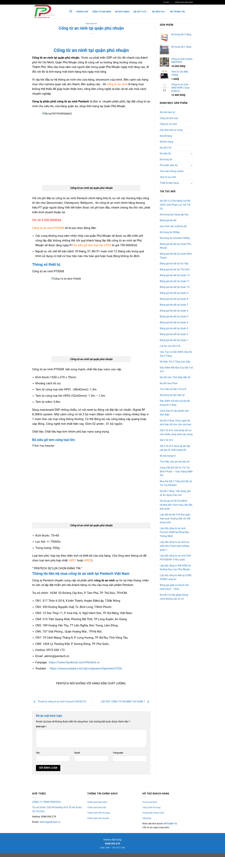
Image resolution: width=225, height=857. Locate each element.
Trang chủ (82, 11)
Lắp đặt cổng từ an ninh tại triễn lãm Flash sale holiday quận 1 (174, 546)
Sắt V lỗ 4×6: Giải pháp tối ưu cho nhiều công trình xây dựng (176, 432)
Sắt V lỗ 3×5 (166, 440)
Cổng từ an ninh (101, 11)
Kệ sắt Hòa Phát (168, 383)
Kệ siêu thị (158, 11)
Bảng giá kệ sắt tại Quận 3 (174, 328)
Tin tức (166, 2)
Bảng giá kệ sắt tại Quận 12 (175, 275)
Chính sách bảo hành (184, 2)
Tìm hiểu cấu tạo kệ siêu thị (174, 461)
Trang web (118, 753)
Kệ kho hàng (122, 11)
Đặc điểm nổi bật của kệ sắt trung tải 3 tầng (175, 402)
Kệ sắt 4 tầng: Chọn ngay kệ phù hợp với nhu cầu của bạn (175, 422)
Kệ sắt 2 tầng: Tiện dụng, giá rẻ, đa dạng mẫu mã (175, 493)
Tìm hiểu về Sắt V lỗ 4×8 (173, 389)
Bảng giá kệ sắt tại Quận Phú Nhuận (175, 246)
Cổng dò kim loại (169, 118)
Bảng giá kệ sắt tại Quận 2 (174, 334)
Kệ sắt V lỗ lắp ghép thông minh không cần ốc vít (174, 596)
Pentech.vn (91, 24)
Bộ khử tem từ (167, 112)
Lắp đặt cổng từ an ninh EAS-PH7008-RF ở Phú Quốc (175, 557)
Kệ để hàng (166, 135)
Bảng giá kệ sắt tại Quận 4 (174, 322)
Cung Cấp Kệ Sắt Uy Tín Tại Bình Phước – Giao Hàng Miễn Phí (176, 471)
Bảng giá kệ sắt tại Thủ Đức (175, 269)
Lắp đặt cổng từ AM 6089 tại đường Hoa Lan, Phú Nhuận (175, 567)
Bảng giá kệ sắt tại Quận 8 (174, 298)
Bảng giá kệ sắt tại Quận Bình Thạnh (176, 255)
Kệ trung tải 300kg (170, 232)
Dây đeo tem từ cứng (171, 130)
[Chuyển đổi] (191, 153)
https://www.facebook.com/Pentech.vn (74, 662)
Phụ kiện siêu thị (169, 165)
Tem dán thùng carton (172, 171)
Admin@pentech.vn (49, 822)
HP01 (72, 560)
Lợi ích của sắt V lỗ (170, 345)
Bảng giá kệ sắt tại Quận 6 (174, 310)
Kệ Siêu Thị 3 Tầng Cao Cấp (175, 361)
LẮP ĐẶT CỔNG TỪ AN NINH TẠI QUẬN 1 (123, 701)
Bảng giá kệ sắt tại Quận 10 (175, 287)
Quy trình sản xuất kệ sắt (173, 226)
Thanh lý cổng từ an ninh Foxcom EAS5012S (61, 701)
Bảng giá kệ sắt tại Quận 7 (174, 304)
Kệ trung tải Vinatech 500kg (175, 238)
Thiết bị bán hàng (169, 182)
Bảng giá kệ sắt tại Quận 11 (175, 281)
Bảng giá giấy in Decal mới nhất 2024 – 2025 (174, 587)
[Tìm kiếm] (70, 11)
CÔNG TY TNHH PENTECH (46, 802)
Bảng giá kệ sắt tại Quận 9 (174, 293)
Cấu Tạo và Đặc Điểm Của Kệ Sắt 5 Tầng (176, 353)
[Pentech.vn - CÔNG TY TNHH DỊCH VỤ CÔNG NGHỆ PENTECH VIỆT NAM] (47, 11)
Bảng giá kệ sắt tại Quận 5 (174, 316)
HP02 (88, 560)
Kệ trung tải (177, 11)
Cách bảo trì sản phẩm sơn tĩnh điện (174, 412)
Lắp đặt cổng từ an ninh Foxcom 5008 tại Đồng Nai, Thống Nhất (174, 532)
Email (77, 753)
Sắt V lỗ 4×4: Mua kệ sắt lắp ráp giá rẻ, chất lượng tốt (175, 448)
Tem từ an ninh (168, 177)
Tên (38, 753)
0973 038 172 (170, 823)
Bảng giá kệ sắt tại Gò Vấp (174, 263)
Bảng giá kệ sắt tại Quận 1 (174, 340)
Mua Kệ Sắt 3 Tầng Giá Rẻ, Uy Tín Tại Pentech (176, 483)
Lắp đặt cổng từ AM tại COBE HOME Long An (175, 577)
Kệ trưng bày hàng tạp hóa (174, 214)
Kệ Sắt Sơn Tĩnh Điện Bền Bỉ (175, 377)
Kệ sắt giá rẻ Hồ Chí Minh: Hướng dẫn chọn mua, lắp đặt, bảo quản (176, 504)
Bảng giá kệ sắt (168, 220)
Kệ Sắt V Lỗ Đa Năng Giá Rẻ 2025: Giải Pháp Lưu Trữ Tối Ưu (175, 204)
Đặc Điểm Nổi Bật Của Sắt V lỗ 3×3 (176, 369)
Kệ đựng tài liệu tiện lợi (172, 395)
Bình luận (41, 726)
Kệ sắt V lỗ (139, 11)
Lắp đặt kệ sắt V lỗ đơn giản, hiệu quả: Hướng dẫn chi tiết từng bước (175, 518)
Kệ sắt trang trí (168, 455)
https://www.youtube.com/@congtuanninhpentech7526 (86, 668)
